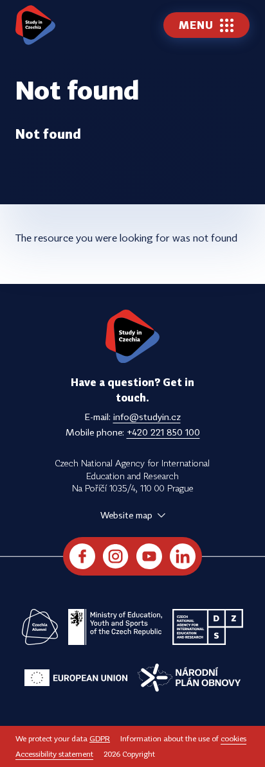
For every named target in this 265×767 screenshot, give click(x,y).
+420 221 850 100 (163, 432)
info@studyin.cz (147, 416)
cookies (233, 738)
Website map (126, 514)
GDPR (99, 738)
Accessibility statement (54, 754)
